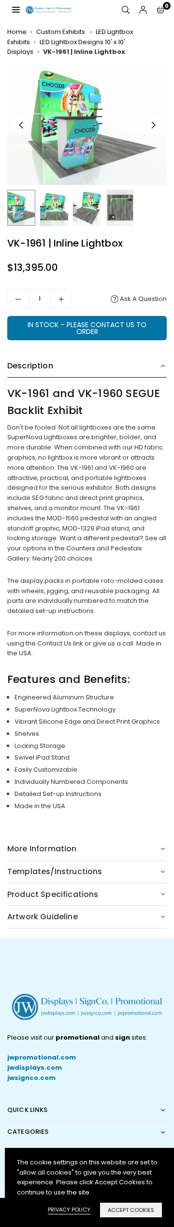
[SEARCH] (125, 10)
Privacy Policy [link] (69, 1209)
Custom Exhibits (61, 31)
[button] (160, 10)
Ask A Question (142, 298)
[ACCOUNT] (143, 10)
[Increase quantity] (61, 299)
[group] (87, 125)
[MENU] (16, 9)
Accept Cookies (131, 1210)
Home (17, 31)
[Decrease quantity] (18, 299)
